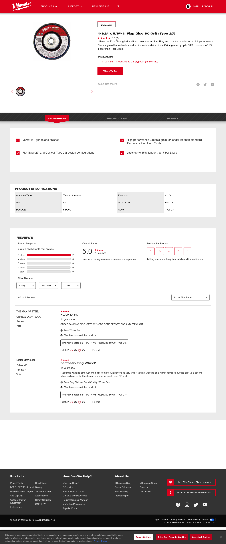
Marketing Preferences (74, 503)
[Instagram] (187, 504)
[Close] (221, 536)
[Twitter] (195, 504)
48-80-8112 (106, 25)
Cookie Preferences (174, 522)
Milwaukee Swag (148, 482)
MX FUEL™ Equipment (22, 487)
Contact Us (145, 491)
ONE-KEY (40, 503)
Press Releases (123, 487)
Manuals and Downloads (75, 495)
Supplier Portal (70, 508)
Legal (156, 519)
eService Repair (71, 482)
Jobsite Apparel (43, 491)
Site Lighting (16, 495)
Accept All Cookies (201, 536)
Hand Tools (41, 482)
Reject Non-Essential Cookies (171, 536)
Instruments (16, 507)
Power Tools (16, 482)
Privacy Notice (194, 522)
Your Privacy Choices (198, 519)
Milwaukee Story (123, 482)
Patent (165, 519)
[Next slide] (92, 91)
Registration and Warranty (76, 499)
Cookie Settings (143, 536)
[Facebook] (178, 504)
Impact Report (122, 495)
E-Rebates (68, 487)
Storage (39, 487)
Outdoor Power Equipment (18, 501)
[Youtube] (204, 504)
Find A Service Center (74, 491)
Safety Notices (178, 519)
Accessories (41, 495)
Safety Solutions (43, 499)
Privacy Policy (100, 540)
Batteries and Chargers (22, 491)
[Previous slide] (12, 91)
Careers (144, 487)
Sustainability (121, 491)
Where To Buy (110, 71)
